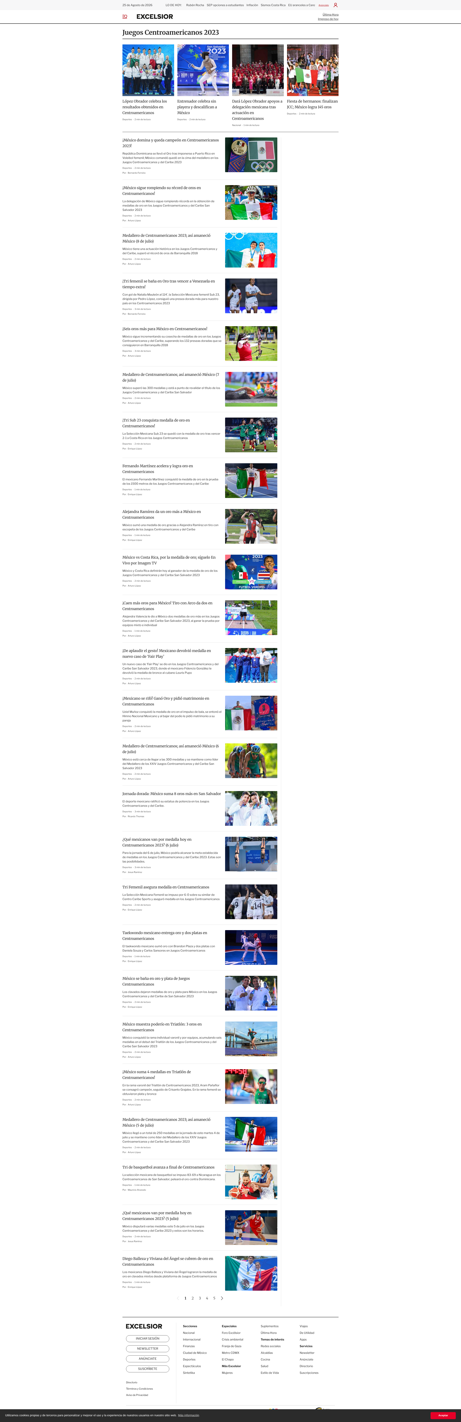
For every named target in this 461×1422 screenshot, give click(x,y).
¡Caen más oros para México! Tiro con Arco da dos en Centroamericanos (167, 606)
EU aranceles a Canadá (303, 5)
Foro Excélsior (231, 1333)
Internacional (191, 1339)
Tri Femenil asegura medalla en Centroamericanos (165, 887)
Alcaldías (267, 1353)
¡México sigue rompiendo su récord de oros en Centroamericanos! (161, 191)
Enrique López (135, 448)
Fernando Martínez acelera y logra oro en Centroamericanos (157, 469)
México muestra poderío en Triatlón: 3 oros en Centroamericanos (162, 1027)
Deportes (127, 119)
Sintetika (189, 1373)
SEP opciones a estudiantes (225, 5)
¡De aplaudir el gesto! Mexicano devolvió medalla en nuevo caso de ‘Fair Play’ (166, 654)
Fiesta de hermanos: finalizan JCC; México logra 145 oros (312, 104)
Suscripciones (309, 1373)
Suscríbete (147, 1369)
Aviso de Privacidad (137, 1395)
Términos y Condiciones (139, 1388)
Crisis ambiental (232, 1339)
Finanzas (189, 1346)
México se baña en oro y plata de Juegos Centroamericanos (156, 981)
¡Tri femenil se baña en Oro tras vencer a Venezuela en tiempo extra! (168, 284)
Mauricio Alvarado (137, 1189)
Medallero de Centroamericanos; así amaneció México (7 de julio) (170, 377)
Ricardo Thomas (136, 816)
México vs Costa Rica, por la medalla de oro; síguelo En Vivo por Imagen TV (169, 560)
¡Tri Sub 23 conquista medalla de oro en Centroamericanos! (156, 423)
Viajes (304, 1326)
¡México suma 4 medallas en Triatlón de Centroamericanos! (156, 1075)
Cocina (265, 1359)
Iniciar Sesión (148, 1339)
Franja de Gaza (231, 1346)
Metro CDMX (230, 1353)
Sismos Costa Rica (273, 5)
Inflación (252, 5)
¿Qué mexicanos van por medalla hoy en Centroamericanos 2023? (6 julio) (157, 842)
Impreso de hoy (328, 19)
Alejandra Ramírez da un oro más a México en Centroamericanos (161, 515)
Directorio (131, 1382)
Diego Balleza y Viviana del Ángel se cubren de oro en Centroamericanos (167, 1261)
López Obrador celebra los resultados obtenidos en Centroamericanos (144, 107)
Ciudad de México (195, 1353)
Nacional (236, 125)
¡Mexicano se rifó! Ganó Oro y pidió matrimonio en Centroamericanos (165, 701)
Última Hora (331, 14)
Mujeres (227, 1373)
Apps (303, 1339)
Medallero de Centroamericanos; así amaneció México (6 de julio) (170, 749)
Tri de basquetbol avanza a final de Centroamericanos (168, 1167)
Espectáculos (192, 1366)
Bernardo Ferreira (137, 172)
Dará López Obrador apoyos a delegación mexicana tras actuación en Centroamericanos (257, 110)
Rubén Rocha (195, 5)
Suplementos (270, 1326)
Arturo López (134, 220)
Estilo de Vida (270, 1373)
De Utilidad (307, 1333)
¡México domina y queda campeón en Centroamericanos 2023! (170, 143)
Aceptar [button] (443, 1415)
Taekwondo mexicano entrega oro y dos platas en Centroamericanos (164, 936)
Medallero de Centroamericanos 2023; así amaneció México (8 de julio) (166, 238)
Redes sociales (271, 1346)
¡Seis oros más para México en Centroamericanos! (164, 329)
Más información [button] (188, 1415)
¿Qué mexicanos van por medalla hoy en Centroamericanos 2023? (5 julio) (157, 1216)
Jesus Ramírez (135, 872)
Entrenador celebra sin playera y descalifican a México (197, 107)
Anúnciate (324, 5)
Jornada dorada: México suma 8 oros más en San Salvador (171, 794)
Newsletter (147, 1349)
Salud (264, 1366)
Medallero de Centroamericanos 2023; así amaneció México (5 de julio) (166, 1122)
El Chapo (228, 1359)
